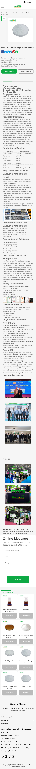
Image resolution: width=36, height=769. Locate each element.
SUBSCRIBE (18, 579)
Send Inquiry (9, 71)
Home (3, 13)
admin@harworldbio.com (14, 361)
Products (9, 13)
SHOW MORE (9, 615)
